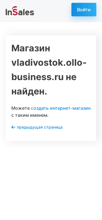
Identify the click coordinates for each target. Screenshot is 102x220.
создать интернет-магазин (61, 108)
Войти (84, 9)
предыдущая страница (40, 127)
